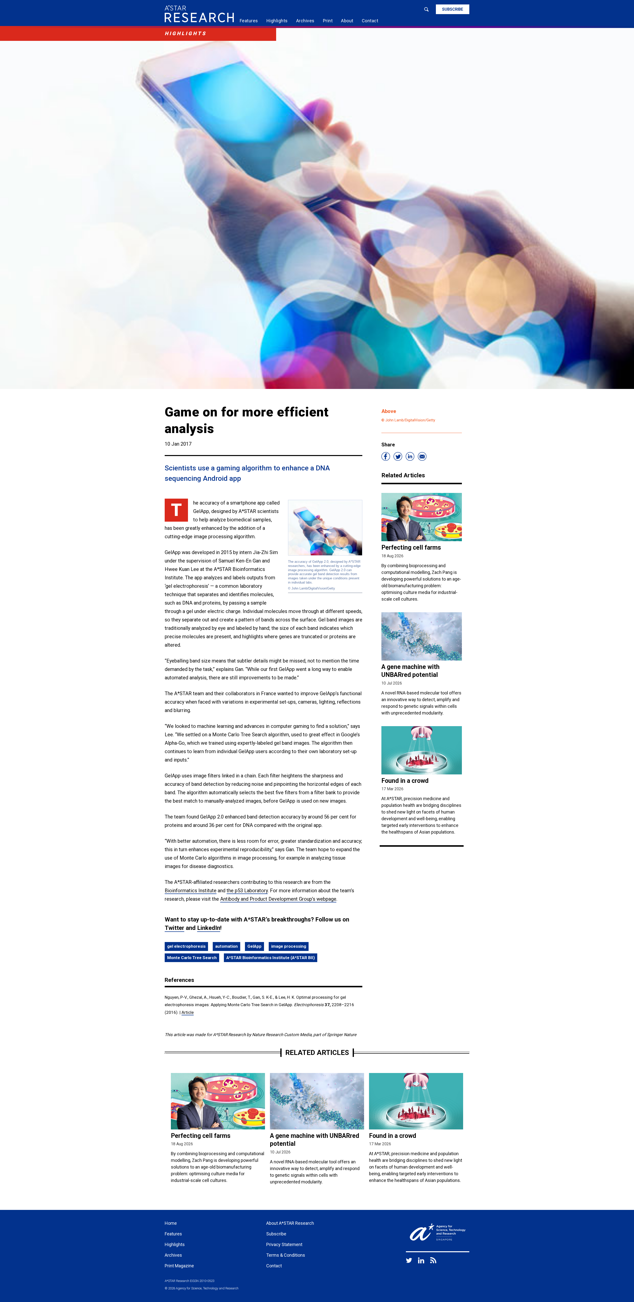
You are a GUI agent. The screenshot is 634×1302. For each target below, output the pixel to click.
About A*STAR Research (290, 1223)
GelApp (254, 946)
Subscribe (452, 9)
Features (249, 20)
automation (226, 946)
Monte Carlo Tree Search (192, 957)
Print (328, 20)
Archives (305, 20)
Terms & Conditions (285, 1255)
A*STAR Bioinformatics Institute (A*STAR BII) (270, 957)
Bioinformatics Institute (190, 891)
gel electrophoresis (186, 946)
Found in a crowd (404, 780)
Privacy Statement (284, 1244)
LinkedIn (208, 927)
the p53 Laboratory (247, 891)
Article (188, 1012)
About (347, 20)
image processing (288, 946)
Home (171, 1223)
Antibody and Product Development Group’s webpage (278, 899)
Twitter (174, 927)
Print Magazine (179, 1265)
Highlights (277, 20)
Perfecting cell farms (411, 547)
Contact (370, 20)
